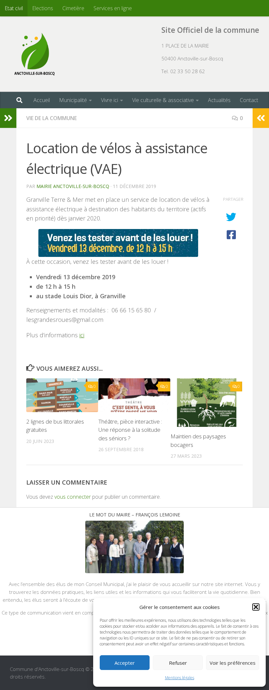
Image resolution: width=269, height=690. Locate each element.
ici (81, 335)
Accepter (124, 662)
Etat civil (14, 8)
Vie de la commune (51, 118)
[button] (256, 607)
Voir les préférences (233, 662)
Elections (42, 8)
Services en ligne (112, 8)
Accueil (41, 100)
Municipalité (73, 100)
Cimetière (73, 8)
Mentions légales (179, 677)
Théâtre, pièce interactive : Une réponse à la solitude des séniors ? (130, 430)
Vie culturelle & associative (163, 100)
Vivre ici (109, 100)
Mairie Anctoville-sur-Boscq (72, 186)
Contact (249, 100)
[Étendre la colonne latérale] (8, 118)
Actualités (219, 100)
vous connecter (72, 496)
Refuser (178, 662)
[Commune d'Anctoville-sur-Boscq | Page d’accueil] (34, 54)
